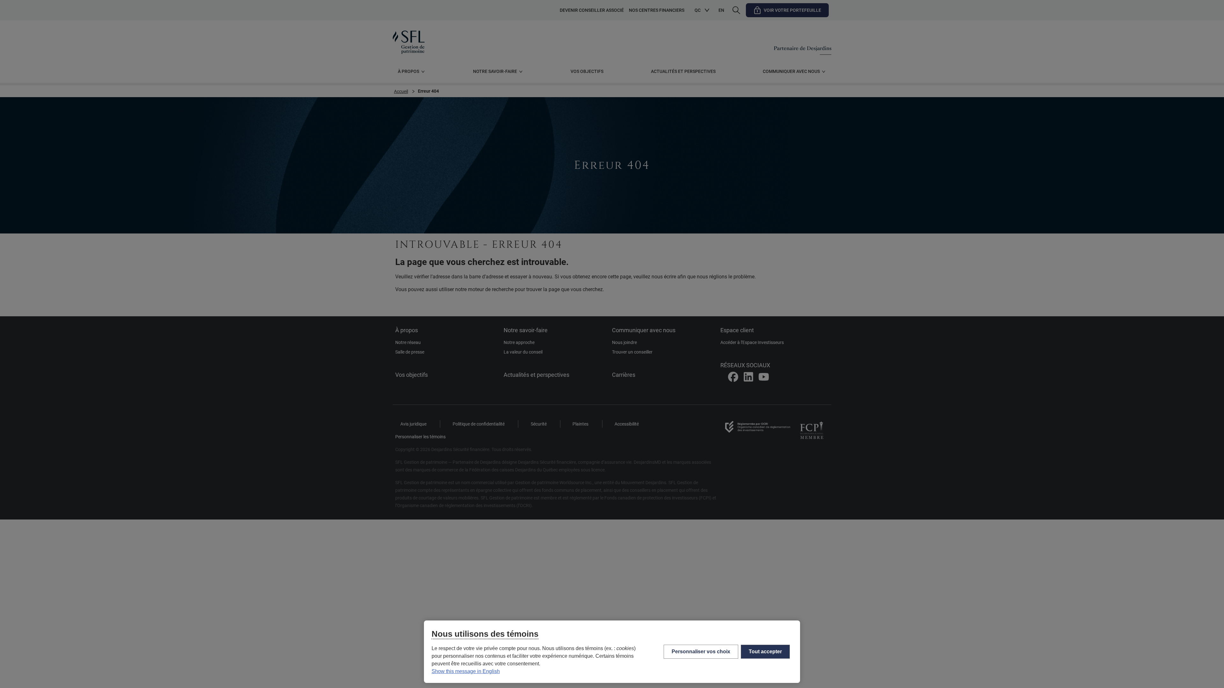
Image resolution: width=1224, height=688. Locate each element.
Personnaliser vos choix (701, 651)
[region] (612, 651)
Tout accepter (765, 651)
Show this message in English (466, 671)
